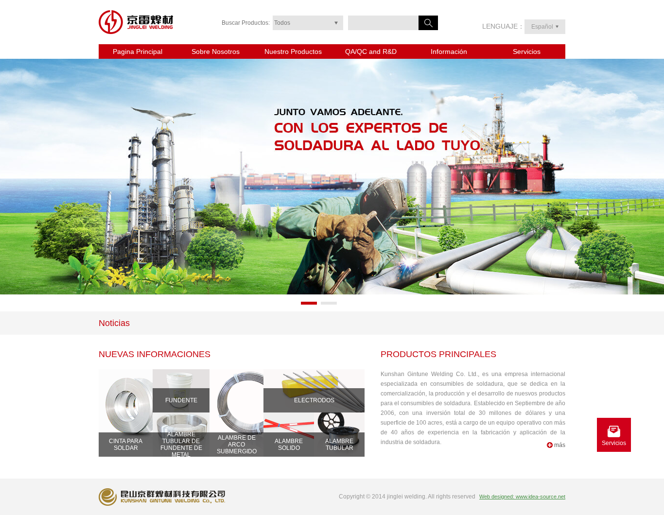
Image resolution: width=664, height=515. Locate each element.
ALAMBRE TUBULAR (339, 444)
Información (449, 51)
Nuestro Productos (293, 51)
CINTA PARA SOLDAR (125, 444)
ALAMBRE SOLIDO (289, 444)
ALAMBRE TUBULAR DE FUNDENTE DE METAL (181, 444)
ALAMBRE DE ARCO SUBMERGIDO (237, 444)
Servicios (527, 51)
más (559, 445)
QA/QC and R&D (371, 51)
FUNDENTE (181, 400)
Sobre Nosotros (216, 51)
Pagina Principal (137, 51)
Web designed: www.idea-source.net (522, 496)
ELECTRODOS (314, 400)
